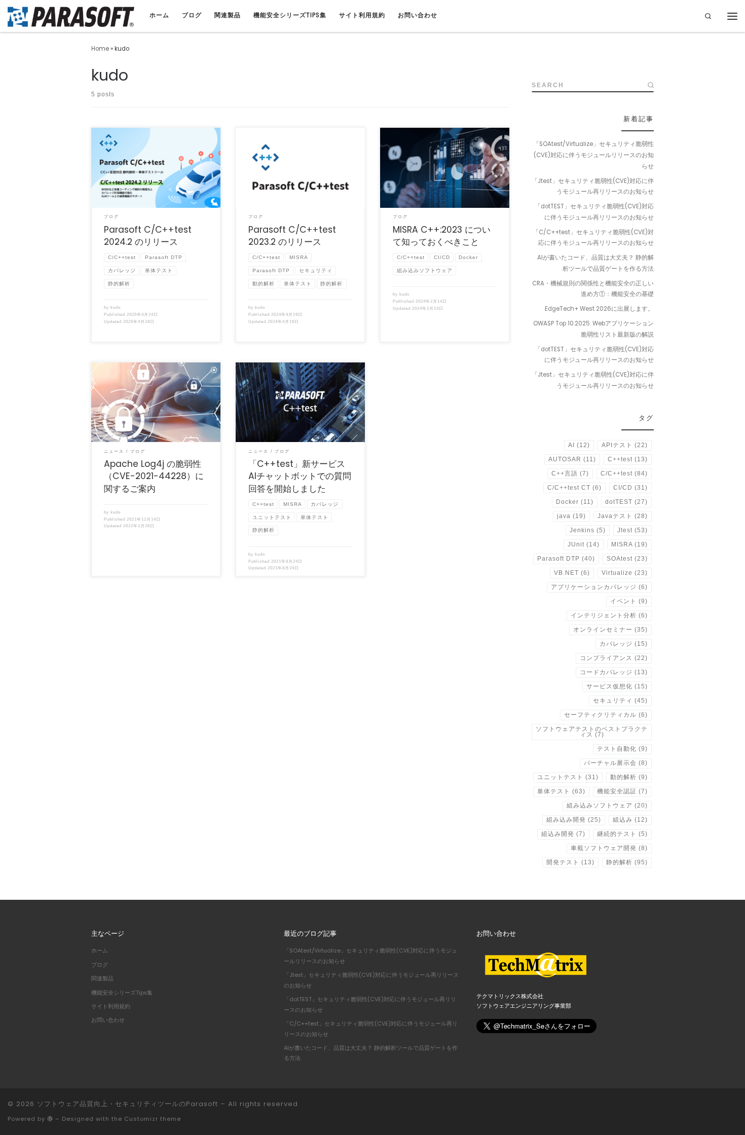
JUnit (584, 544)
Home (100, 49)
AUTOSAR (572, 459)
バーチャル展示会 (616, 763)
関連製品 (102, 978)
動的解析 (629, 777)
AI (579, 445)
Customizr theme (152, 1119)
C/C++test (624, 473)
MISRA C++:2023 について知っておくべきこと (442, 236)
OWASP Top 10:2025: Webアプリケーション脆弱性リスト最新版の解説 (593, 329)
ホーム (99, 951)
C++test (628, 459)
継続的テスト (622, 834)
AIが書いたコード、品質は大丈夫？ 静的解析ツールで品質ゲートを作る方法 (595, 263)
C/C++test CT (574, 488)
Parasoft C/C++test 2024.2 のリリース (148, 236)
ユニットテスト (568, 777)
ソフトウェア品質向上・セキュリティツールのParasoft (127, 1104)
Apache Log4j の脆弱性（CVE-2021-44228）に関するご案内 (154, 476)
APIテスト (625, 445)
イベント (629, 601)
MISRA (629, 544)
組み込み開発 (573, 820)
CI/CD (630, 488)
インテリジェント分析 (609, 615)
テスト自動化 (622, 749)
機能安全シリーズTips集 (122, 993)
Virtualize (625, 573)
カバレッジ (624, 644)
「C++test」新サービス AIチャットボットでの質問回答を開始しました (301, 476)
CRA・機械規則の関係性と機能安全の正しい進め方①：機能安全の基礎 (593, 289)
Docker (574, 502)
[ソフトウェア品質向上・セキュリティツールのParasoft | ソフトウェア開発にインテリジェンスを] (71, 15)
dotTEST (626, 502)
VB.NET (572, 573)
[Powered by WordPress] (50, 1118)
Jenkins (588, 530)
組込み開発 (563, 834)
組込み (630, 820)
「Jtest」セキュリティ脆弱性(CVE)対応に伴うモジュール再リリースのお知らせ (593, 186)
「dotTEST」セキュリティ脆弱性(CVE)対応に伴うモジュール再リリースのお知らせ (594, 212)
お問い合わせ (108, 1020)
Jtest (632, 530)
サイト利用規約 (110, 1006)
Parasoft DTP (566, 559)
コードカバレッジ (614, 672)
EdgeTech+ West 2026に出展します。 (599, 309)
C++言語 (570, 473)
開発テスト (570, 862)
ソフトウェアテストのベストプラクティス (592, 732)
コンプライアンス (614, 658)
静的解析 (627, 862)
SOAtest (627, 559)
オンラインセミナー (610, 630)
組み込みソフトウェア (607, 805)
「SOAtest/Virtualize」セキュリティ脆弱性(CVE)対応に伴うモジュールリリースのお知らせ (593, 155)
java (571, 516)
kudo (115, 307)
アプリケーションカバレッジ (599, 587)
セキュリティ (620, 701)
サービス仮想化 (617, 686)
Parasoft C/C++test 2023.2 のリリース (292, 236)
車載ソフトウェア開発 (609, 848)
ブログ (99, 965)
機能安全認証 (622, 791)
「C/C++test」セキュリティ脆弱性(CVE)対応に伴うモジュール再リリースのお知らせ (593, 237)
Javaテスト (623, 516)
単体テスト (561, 791)
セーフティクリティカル (606, 715)
